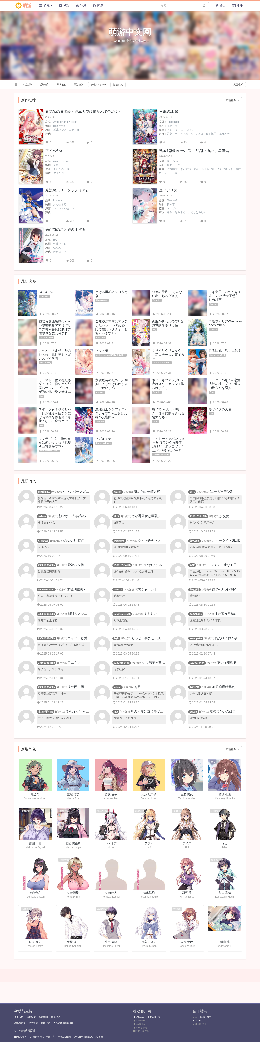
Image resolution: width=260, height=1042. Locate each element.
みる (169, 212)
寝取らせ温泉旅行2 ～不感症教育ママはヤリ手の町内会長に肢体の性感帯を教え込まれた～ (55, 329)
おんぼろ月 (59, 204)
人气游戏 (57, 1023)
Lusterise (58, 200)
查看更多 (231, 100)
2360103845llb (198, 516)
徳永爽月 (35, 892)
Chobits (140, 1017)
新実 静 (187, 892)
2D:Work (197, 1020)
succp (193, 711)
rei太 (174, 173)
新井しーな (173, 165)
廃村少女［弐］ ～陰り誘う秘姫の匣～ (138, 591)
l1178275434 (197, 662)
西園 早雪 (35, 843)
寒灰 (192, 565)
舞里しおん (186, 129)
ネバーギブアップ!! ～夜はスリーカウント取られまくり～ (168, 384)
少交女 (224, 516)
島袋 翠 (35, 794)
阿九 (192, 491)
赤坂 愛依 (111, 794)
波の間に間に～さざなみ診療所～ (62, 689)
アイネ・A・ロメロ (191, 133)
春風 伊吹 (187, 941)
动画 (202, 1017)
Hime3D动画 (20, 1036)
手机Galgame (65, 1036)
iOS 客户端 (141, 1027)
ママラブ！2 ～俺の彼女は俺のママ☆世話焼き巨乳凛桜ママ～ (55, 442)
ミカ (225, 843)
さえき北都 (207, 169)
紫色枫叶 (194, 540)
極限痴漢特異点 (223, 687)
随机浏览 (118, 84)
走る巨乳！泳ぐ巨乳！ (225, 350)
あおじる (172, 129)
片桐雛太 (172, 169)
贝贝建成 (43, 540)
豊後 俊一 (73, 941)
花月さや (224, 133)
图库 (209, 1017)
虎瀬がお (58, 173)
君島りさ (172, 133)
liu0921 (118, 589)
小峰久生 (172, 125)
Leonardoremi (46, 589)
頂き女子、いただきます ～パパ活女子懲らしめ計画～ (225, 295)
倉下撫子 (211, 133)
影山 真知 (225, 892)
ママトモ (101, 350)
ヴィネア (111, 843)
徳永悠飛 (149, 892)
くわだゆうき (225, 169)
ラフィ (149, 843)
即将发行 (61, 84)
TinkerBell (173, 121)
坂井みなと (59, 129)
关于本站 (18, 1017)
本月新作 (27, 84)
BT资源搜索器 (37, 1036)
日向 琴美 (35, 941)
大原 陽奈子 (148, 794)
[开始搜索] (204, 5)
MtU (166, 173)
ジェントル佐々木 (63, 208)
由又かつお (59, 125)
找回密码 (45, 1023)
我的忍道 (194, 687)
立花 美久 (187, 794)
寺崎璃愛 (73, 892)
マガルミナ (103, 438)
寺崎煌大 (111, 892)
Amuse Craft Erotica (65, 121)
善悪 (137, 687)
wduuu (117, 687)
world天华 (119, 540)
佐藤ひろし (59, 243)
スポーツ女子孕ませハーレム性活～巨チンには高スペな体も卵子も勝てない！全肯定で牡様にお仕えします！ (55, 417)
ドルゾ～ (172, 208)
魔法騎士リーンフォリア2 (66, 190)
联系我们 (55, 1017)
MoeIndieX (141, 1020)
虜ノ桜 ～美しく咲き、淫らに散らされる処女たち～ (168, 413)
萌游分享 (50, 1036)
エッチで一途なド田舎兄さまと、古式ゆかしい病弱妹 (214, 566)
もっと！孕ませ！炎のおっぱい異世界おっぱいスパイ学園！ (55, 354)
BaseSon (172, 161)
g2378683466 (121, 662)
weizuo (42, 516)
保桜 (55, 165)
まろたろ (58, 169)
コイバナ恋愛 (77, 638)
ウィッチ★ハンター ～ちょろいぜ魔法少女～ (138, 542)
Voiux (195, 1017)
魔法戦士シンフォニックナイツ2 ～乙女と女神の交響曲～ (111, 413)
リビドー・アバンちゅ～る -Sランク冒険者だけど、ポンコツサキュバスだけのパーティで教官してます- (168, 446)
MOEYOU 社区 (200, 1024)
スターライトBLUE (226, 540)
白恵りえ (74, 129)
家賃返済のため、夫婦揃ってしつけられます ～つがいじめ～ (111, 384)
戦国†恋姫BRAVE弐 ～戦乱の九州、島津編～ (196, 151)
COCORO (46, 292)
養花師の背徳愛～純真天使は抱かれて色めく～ (83, 111)
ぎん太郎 (185, 169)
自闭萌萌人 (44, 491)
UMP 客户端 (142, 1031)
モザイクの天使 (220, 409)
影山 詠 (225, 941)
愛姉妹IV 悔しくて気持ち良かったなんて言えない (63, 566)
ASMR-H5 (154, 1017)
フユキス (74, 662)
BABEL (57, 239)
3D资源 (99, 1036)
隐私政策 (31, 1017)
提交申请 (33, 1023)
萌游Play (140, 1024)
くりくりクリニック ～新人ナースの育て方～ (168, 354)
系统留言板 (19, 1023)
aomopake (196, 614)
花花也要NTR (45, 711)
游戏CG (89, 1036)
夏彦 (196, 169)
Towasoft (172, 200)
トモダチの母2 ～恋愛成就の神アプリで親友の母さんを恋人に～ (225, 384)
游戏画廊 (68, 1023)
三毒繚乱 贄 (168, 111)
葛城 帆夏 (225, 794)
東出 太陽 (111, 941)
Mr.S (116, 516)
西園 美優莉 (73, 843)
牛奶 (116, 638)
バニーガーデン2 (219, 491)
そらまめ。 (181, 212)
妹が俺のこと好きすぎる (65, 230)
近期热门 (44, 84)
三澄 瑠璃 (73, 794)
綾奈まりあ (59, 251)
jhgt (116, 711)
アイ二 (187, 843)
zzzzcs (117, 491)
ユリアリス (168, 190)
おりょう (71, 169)
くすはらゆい (199, 212)
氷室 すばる (148, 941)
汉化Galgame (98, 84)
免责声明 (43, 1017)
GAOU (57, 247)
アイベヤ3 (53, 151)
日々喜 (171, 204)
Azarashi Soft (61, 161)
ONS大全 (78, 1036)
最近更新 (78, 84)
